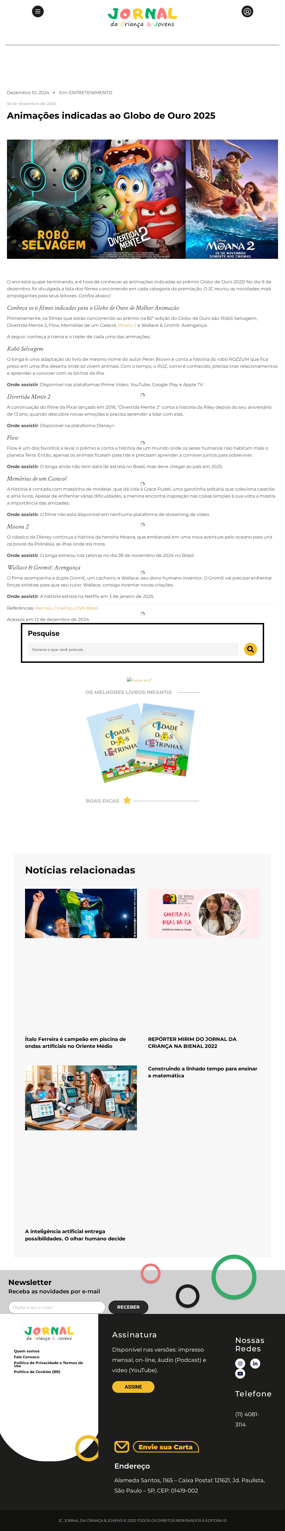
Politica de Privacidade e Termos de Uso (48, 1364)
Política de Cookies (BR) (37, 1371)
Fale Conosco (27, 1357)
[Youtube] (240, 1374)
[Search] (250, 649)
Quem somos (27, 1351)
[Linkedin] (255, 1364)
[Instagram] (240, 1364)
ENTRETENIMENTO (90, 92)
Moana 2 (127, 325)
